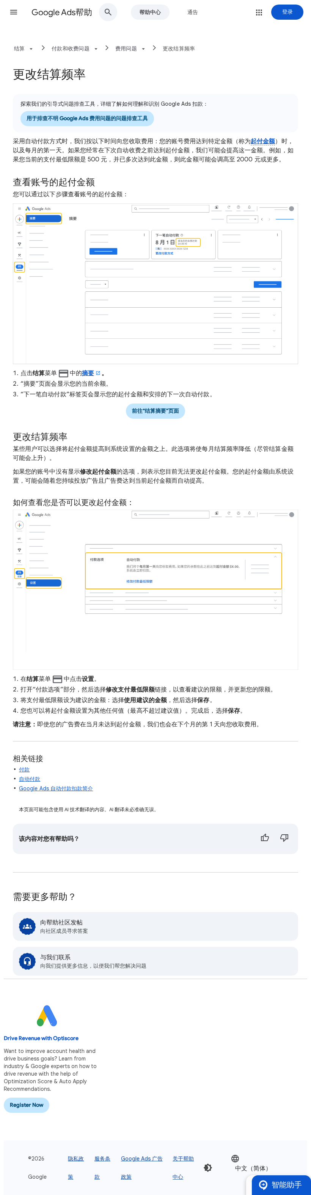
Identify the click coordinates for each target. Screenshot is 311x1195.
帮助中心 (150, 12)
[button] (14, 12)
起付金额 (263, 141)
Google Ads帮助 (61, 12)
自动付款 (29, 779)
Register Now (26, 1105)
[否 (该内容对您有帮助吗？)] (284, 838)
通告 (192, 12)
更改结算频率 (179, 48)
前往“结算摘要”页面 (155, 411)
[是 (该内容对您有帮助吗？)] (264, 838)
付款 (24, 769)
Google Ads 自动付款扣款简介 (56, 788)
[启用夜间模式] (208, 1168)
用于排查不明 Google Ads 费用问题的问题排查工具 (87, 118)
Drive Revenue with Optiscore (41, 1038)
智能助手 (287, 1185)
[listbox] (254, 1168)
